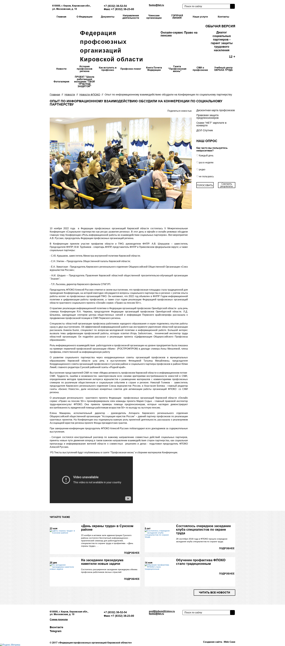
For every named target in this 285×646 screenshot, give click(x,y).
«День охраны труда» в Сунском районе (107, 527)
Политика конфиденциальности (67, 638)
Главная (55, 94)
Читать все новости (214, 592)
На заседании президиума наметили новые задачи (102, 561)
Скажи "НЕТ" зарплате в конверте (211, 124)
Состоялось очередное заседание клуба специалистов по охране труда (203, 529)
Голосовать (205, 185)
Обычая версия (220, 26)
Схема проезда (59, 619)
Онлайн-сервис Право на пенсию (179, 34)
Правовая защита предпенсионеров (207, 116)
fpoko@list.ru (156, 5)
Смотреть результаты (226, 185)
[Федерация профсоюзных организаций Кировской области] (62, 38)
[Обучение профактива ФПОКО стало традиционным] (158, 567)
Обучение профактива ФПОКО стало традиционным (200, 561)
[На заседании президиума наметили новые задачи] (63, 567)
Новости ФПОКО (89, 94)
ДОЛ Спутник (204, 130)
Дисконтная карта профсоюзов (215, 110)
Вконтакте (56, 627)
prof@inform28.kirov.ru (162, 611)
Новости (70, 94)
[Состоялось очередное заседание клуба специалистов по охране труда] (158, 533)
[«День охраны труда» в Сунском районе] (63, 531)
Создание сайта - (219, 642)
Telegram (55, 631)
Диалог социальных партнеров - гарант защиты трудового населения (222, 41)
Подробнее (132, 553)
